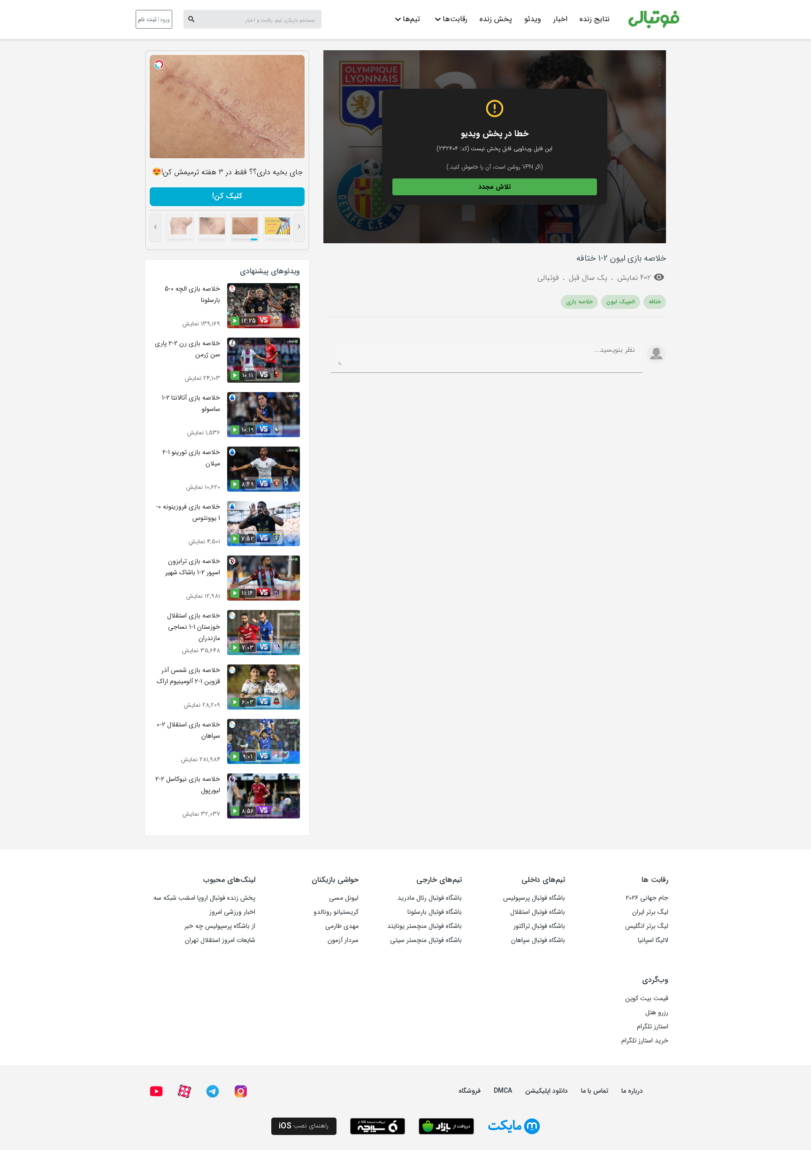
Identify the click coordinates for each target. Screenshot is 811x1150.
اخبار (560, 19)
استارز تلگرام (652, 1026)
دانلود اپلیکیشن (546, 1091)
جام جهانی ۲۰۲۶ (647, 898)
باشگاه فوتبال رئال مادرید (430, 898)
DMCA (503, 1091)
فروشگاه (470, 1091)
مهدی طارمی (342, 926)
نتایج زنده (595, 19)
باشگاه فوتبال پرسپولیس (534, 898)
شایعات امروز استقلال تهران (220, 940)
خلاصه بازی (579, 301)
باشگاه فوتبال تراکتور (539, 926)
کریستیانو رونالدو (336, 912)
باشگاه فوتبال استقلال (537, 912)
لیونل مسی (344, 898)
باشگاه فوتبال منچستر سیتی (426, 940)
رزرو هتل (656, 1012)
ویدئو (532, 19)
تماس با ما (594, 1091)
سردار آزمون (343, 940)
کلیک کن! (227, 196)
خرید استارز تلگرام (644, 1040)
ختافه (655, 301)
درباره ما (632, 1091)
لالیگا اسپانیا (653, 940)
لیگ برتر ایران (650, 912)
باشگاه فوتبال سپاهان (538, 940)
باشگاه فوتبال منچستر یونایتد (424, 926)
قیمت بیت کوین (646, 998)
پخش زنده (496, 19)
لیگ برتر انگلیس (646, 926)
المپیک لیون (620, 301)
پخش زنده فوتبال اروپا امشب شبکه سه (204, 898)
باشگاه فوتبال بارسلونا (434, 912)
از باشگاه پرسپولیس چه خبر (219, 926)
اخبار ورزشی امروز (232, 912)
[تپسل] (159, 64)
